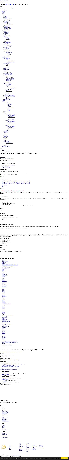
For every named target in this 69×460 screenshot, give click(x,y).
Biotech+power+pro (5, 274)
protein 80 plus (4, 320)
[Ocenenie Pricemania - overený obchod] (3, 449)
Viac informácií (4, 458)
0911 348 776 (10, 4)
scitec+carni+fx (4, 325)
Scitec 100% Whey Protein (5, 326)
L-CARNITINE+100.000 (6, 303)
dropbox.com (4, 436)
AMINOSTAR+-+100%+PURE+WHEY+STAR (10, 265)
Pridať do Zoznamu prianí (6, 166)
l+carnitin (3, 301)
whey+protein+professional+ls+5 (9, 341)
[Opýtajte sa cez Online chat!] (1, 148)
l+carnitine (3, 302)
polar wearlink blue (4, 317)
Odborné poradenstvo (5, 376)
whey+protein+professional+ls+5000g (10, 342)
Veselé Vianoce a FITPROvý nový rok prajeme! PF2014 (10, 363)
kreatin (3, 300)
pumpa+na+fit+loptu (6, 321)
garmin (3, 289)
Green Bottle (3, 294)
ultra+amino (3, 335)
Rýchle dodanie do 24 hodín (6, 377)
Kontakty (3, 409)
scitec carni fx (4, 327)
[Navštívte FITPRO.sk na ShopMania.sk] (41, 448)
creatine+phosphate (4, 281)
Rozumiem (64, 458)
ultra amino (3, 336)
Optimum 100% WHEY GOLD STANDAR (7, 315)
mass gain (3, 308)
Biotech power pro (4, 275)
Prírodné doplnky (4, 437)
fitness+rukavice (4, 285)
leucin (3, 306)
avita (3, 270)
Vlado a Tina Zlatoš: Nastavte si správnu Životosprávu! (10, 366)
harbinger (3, 295)
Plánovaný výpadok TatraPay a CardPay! (8, 365)
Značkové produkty (5, 374)
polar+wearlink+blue (5, 316)
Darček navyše (4, 381)
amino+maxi (4, 262)
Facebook (3, 425)
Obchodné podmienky (5, 412)
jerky (2, 297)
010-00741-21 (4, 260)
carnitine (3, 278)
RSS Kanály (4, 429)
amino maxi (3, 263)
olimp (3, 314)
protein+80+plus (5, 319)
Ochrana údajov (4, 413)
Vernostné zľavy (5, 379)
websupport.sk (4, 433)
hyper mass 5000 (4, 296)
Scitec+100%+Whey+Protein (7, 324)
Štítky (3, 186)
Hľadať (1, 8)
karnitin (3, 298)
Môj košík (3, 11)
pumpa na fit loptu (5, 322)
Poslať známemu (2, 157)
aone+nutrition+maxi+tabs (6, 267)
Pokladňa (3, 12)
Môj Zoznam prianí (5, 10)
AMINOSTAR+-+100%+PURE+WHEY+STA (10, 264)
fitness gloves (4, 286)
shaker (3, 328)
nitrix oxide (3, 313)
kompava (3, 299)
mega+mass (3, 310)
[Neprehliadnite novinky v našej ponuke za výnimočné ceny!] (9, 359)
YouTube (3, 426)
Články (3, 13)
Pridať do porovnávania (6, 167)
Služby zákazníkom (5, 411)
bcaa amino (3, 272)
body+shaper (3, 276)
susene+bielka (3, 331)
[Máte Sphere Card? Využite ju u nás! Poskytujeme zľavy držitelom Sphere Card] (21, 450)
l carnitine (3, 305)
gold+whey (3, 291)
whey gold (3, 343)
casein (3, 279)
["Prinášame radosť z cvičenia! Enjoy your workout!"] (8, 369)
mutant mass (3, 312)
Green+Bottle (3, 293)
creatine (3, 280)
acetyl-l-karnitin (5, 261)
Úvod (3, 150)
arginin (3, 269)
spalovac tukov (4, 330)
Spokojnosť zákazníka (5, 371)
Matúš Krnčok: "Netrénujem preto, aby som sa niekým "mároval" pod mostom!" (14, 364)
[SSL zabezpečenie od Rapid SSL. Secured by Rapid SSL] (34, 449)
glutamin (3, 290)
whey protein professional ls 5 (7, 344)
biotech (3, 273)
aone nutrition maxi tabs (5, 268)
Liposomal (3, 307)
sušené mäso (3, 333)
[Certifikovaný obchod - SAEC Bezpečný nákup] (11, 449)
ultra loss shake (4, 337)
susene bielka (3, 332)
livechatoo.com (4, 434)
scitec (3, 323)
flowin (3, 288)
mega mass (3, 311)
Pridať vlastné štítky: (3, 247)
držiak (3, 283)
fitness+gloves (4, 284)
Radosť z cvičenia (5, 372)
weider (3, 338)
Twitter (3, 427)
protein (3, 318)
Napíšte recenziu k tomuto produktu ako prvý (7, 158)
